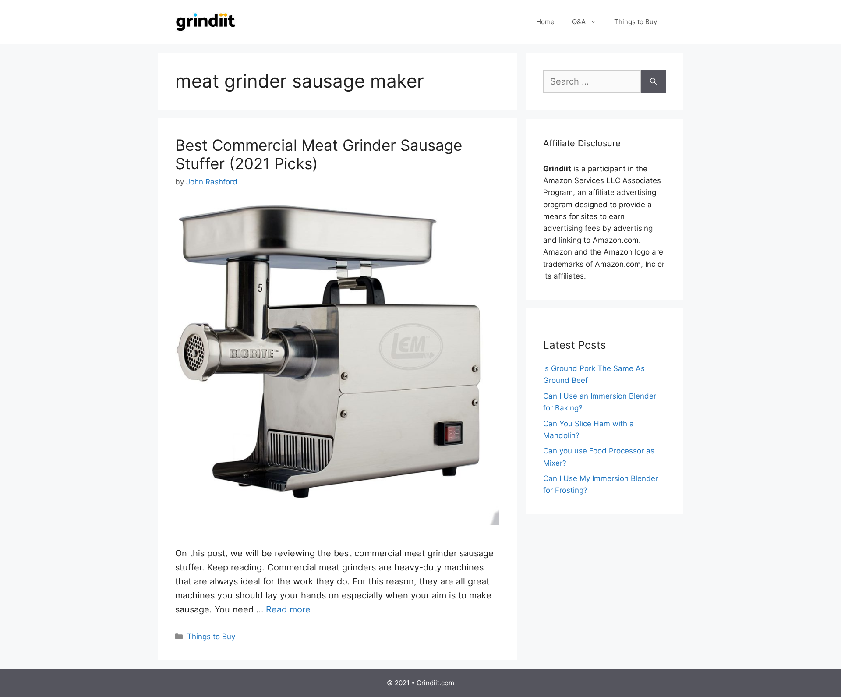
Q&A (579, 22)
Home (545, 22)
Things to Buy (635, 22)
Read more (288, 609)
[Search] (653, 81)
